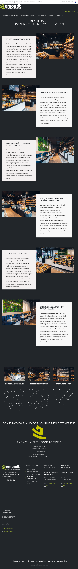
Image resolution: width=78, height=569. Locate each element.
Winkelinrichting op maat (10, 15)
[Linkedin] (8, 480)
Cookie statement (32, 561)
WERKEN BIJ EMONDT (67, 2)
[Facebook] (14, 480)
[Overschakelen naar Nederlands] (75, 2)
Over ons (60, 15)
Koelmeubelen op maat (28, 15)
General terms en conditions (57, 561)
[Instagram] (11, 480)
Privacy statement (18, 561)
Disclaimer (42, 561)
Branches (41, 15)
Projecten (51, 15)
